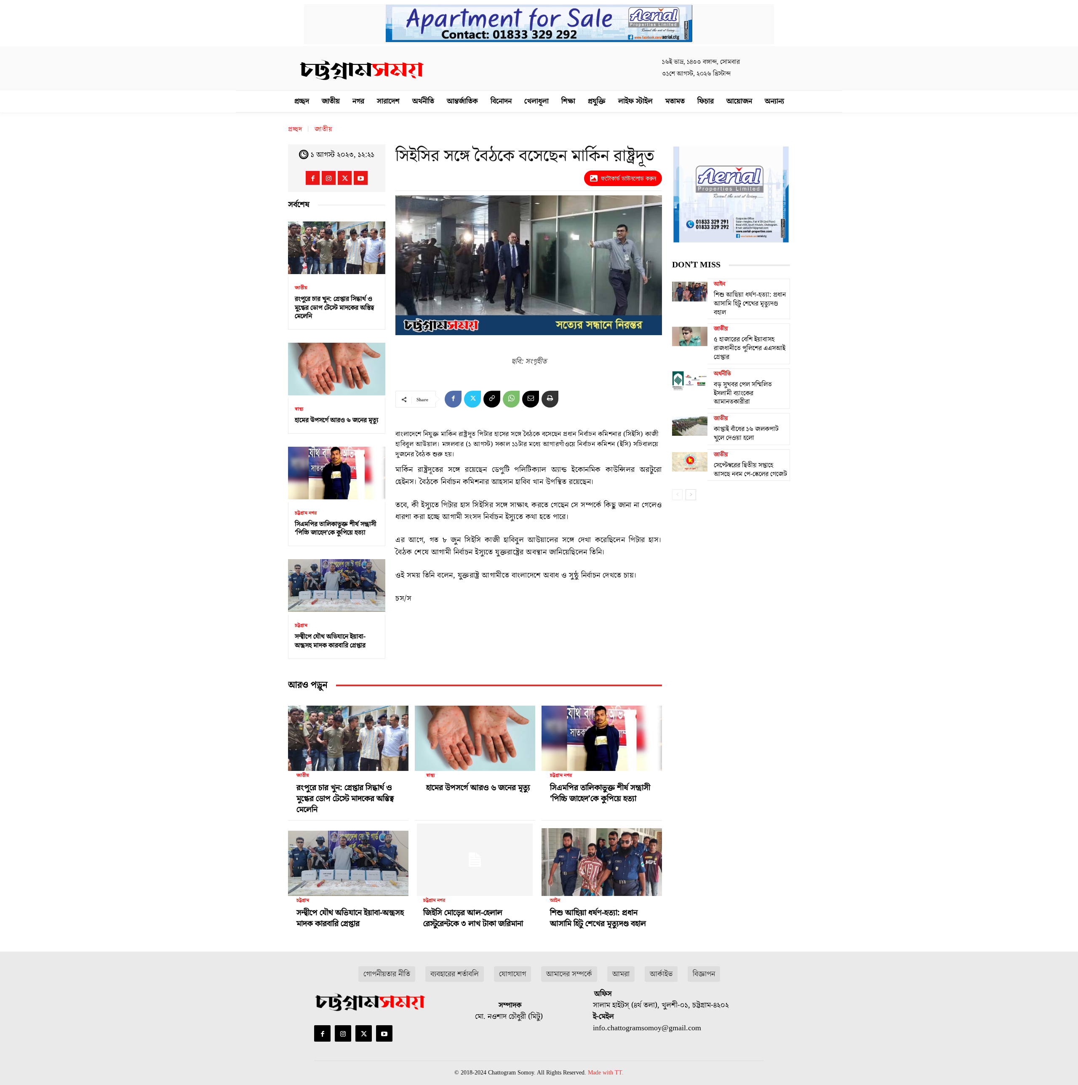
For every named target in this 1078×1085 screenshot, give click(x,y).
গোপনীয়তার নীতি (386, 974)
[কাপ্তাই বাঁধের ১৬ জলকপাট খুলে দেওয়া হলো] (689, 425)
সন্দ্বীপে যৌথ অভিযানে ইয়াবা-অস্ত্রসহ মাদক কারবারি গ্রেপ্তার (330, 641)
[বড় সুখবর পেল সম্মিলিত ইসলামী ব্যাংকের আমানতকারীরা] (689, 381)
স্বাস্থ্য (299, 409)
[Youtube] (361, 178)
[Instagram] (329, 178)
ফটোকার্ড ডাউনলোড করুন (628, 178)
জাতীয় (324, 129)
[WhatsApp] (511, 399)
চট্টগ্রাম (301, 625)
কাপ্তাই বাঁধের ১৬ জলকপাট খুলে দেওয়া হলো (746, 433)
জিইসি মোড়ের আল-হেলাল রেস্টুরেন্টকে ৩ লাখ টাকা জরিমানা (473, 918)
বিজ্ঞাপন (704, 974)
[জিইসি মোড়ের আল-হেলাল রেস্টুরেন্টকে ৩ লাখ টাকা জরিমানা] (475, 860)
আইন (555, 900)
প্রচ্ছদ (295, 129)
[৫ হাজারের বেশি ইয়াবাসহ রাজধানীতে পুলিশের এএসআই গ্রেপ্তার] (689, 336)
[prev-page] (677, 494)
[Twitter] (345, 178)
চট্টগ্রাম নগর (306, 513)
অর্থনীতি (722, 374)
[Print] (550, 399)
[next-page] (691, 494)
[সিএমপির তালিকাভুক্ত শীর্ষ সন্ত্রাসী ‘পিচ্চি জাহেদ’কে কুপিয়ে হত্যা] (336, 473)
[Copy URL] (491, 399)
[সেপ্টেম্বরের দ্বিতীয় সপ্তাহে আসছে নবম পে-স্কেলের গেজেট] (689, 462)
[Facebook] (313, 178)
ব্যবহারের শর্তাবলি (454, 974)
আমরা (621, 974)
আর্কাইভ (661, 974)
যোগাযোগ (512, 974)
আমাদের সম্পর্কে (569, 974)
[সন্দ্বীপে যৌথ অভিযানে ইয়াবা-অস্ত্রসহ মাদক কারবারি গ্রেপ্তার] (336, 585)
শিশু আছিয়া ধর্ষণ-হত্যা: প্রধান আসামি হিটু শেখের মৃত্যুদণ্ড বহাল (598, 918)
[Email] (530, 399)
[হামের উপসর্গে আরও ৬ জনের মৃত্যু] (336, 369)
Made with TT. (606, 1072)
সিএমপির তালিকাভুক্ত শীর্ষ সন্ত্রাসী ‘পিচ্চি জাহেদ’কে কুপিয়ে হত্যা (335, 529)
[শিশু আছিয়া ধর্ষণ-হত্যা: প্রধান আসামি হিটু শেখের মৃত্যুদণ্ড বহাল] (602, 860)
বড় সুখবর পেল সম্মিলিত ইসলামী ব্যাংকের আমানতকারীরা (743, 393)
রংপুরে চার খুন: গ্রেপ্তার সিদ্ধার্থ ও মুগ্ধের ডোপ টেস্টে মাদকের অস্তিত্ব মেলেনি (334, 307)
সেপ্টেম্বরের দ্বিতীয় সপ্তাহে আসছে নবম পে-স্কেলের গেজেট (750, 470)
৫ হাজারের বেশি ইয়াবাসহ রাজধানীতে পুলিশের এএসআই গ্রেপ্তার (749, 348)
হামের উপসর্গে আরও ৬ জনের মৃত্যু (337, 420)
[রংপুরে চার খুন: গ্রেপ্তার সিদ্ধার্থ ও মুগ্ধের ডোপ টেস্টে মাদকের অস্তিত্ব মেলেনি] (336, 248)
